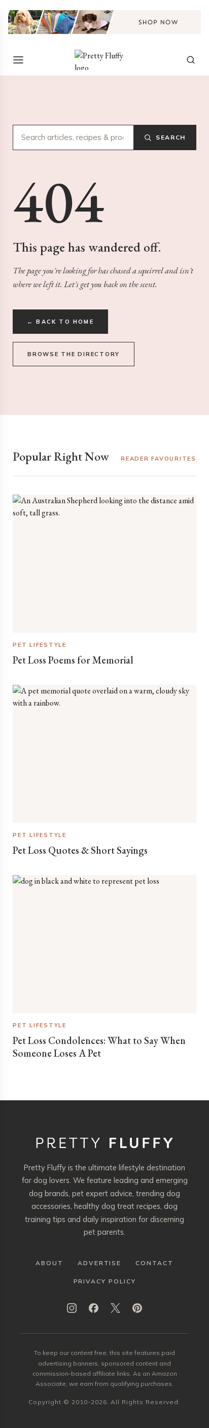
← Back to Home (60, 321)
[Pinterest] (137, 1308)
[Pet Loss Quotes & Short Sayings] (104, 754)
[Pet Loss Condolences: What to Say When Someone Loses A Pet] (104, 944)
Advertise (99, 1263)
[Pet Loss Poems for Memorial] (104, 564)
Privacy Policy (105, 1281)
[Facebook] (93, 1308)
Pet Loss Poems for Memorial (73, 660)
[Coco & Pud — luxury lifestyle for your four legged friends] (104, 22)
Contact (154, 1263)
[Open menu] (18, 60)
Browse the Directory (73, 354)
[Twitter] (115, 1308)
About (49, 1263)
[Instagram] (72, 1308)
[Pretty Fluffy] (105, 60)
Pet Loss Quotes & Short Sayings (80, 850)
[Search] (191, 60)
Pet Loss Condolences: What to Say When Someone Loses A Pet (99, 1047)
